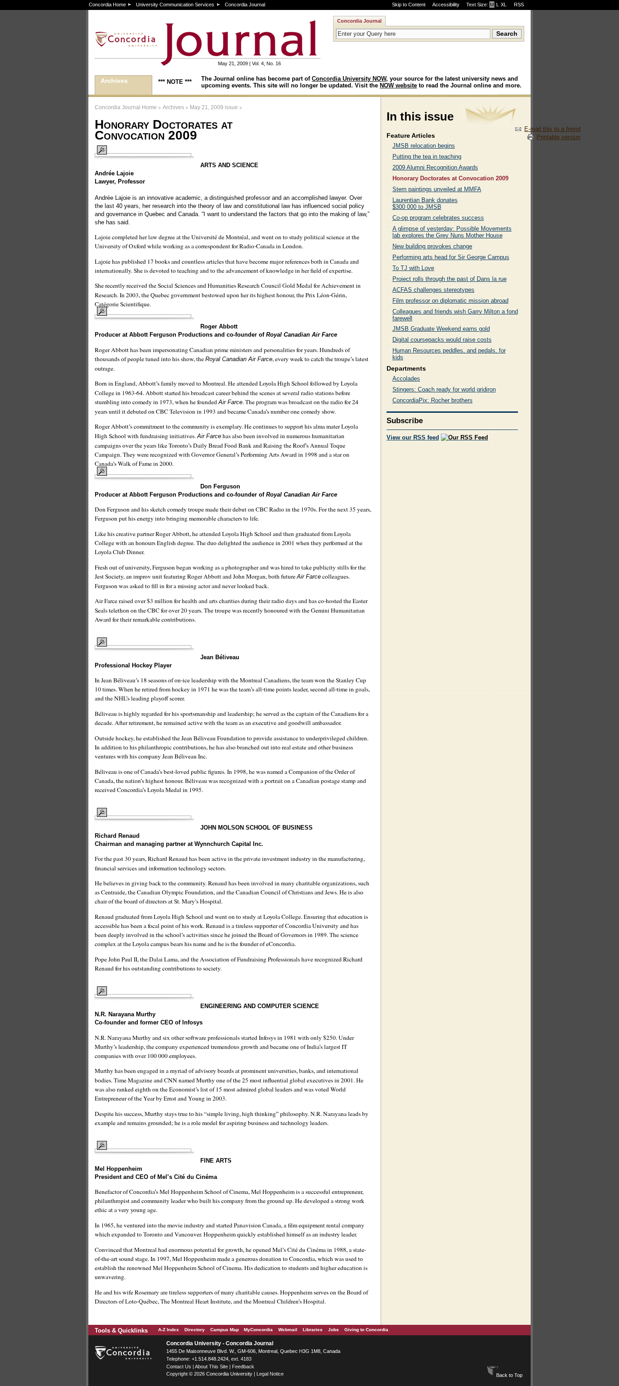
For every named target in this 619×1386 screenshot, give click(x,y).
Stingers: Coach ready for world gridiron (444, 389)
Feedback (243, 1366)
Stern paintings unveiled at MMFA (436, 189)
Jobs (333, 1329)
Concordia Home (107, 4)
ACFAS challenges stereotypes (433, 289)
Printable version (558, 137)
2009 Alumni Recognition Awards (435, 167)
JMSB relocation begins (423, 145)
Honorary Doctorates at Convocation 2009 (450, 178)
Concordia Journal (245, 4)
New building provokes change (432, 246)
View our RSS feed (413, 437)
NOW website (398, 85)
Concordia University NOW (349, 78)
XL (504, 4)
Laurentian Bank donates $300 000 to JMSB (425, 203)
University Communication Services (175, 4)
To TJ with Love (413, 268)
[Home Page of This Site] (179, 62)
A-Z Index (168, 1329)
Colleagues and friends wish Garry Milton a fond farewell (455, 315)
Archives (114, 80)
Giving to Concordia (366, 1329)
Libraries (313, 1329)
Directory (194, 1329)
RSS (519, 4)
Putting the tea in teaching (426, 156)
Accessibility (445, 4)
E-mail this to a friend (552, 129)
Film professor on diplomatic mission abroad (450, 300)
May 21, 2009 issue (214, 107)
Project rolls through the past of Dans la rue (449, 278)
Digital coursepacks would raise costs (442, 339)
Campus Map (224, 1329)
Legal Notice (270, 1373)
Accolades (406, 378)
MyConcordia (258, 1329)
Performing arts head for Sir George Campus (450, 257)
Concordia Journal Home (126, 107)
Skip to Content (409, 4)
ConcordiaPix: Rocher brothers (432, 400)
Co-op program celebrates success (438, 217)
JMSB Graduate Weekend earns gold (441, 328)
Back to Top (509, 1375)
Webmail (287, 1329)
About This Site (211, 1366)
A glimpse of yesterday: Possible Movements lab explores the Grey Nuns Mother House (452, 232)
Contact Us (178, 1366)
